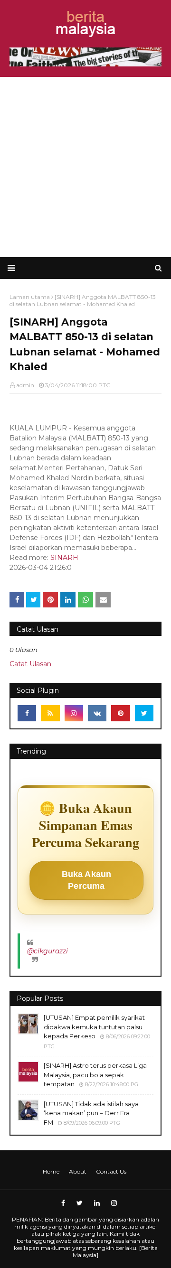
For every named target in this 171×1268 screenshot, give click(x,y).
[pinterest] (120, 713)
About (77, 1171)
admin (25, 385)
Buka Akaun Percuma (87, 880)
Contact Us (111, 1171)
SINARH (64, 557)
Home (51, 1171)
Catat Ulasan (30, 664)
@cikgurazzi (47, 951)
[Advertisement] (85, 167)
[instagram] (74, 713)
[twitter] (144, 713)
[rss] (50, 713)
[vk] (97, 713)
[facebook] (27, 713)
